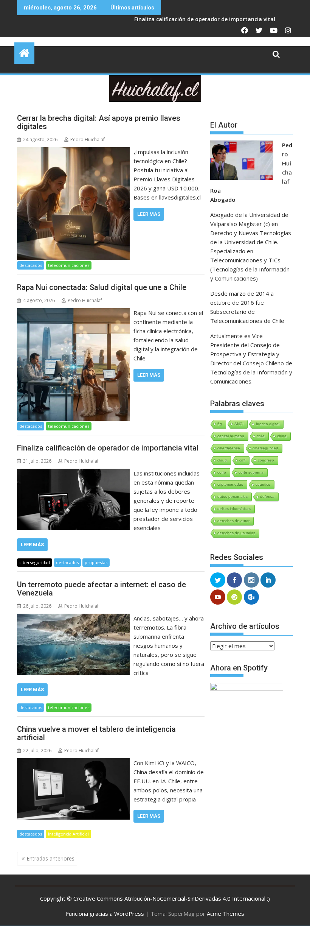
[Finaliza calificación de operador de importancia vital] (73, 473)
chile (261, 436)
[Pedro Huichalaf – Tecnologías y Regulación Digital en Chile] (24, 52)
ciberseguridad (34, 562)
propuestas (96, 562)
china (282, 436)
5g (219, 424)
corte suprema (251, 472)
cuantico (263, 484)
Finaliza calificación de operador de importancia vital (170, 19)
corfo (221, 472)
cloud (222, 460)
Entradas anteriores (50, 858)
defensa (267, 496)
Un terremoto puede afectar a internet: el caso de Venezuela (101, 588)
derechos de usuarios (236, 533)
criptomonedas (230, 484)
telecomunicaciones (68, 265)
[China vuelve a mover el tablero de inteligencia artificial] (73, 763)
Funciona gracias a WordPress (105, 913)
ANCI (238, 424)
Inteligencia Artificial (68, 834)
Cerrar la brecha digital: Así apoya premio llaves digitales (98, 122)
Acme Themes (225, 913)
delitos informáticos (234, 509)
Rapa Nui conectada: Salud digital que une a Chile (101, 287)
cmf (242, 460)
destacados (30, 265)
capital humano (230, 436)
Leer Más (148, 214)
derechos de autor (233, 521)
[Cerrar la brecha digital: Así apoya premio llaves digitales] (73, 152)
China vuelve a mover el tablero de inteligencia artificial (96, 733)
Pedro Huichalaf (87, 139)
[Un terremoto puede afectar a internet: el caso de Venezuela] (73, 618)
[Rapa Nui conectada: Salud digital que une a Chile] (73, 312)
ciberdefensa (228, 448)
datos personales (232, 496)
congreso (266, 460)
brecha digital (267, 424)
